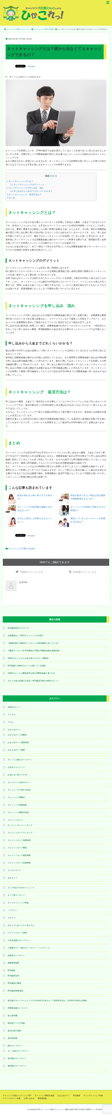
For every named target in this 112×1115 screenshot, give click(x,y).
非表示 (53, 176)
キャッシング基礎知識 (17, 805)
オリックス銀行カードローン (20, 760)
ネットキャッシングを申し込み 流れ (25, 188)
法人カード (12, 878)
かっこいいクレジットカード (20, 825)
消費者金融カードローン (18, 1008)
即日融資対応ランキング (18, 628)
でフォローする (31, 571)
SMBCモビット (14, 707)
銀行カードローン (15, 1045)
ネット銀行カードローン (18, 1051)
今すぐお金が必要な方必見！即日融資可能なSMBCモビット (33, 681)
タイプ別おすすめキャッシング (21, 888)
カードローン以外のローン (19, 782)
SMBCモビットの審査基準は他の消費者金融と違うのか (31, 673)
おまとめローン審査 (16, 750)
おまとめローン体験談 (17, 735)
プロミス (11, 918)
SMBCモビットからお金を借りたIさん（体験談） (29, 658)
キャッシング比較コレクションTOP (17, 1095)
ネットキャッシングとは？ (20, 181)
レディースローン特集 (17, 933)
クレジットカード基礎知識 (19, 840)
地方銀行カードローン (17, 1058)
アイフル (11, 714)
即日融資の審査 (14, 983)
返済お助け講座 (14, 1031)
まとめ (11, 198)
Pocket (31, 66)
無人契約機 (12, 1015)
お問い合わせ (29, 1098)
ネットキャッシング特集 (18, 903)
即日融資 (11, 970)
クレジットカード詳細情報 (19, 863)
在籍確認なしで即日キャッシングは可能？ (26, 635)
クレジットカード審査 (17, 848)
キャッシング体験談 (16, 797)
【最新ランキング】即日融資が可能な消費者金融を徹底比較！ (34, 650)
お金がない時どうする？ (18, 775)
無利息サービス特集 (16, 1023)
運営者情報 (42, 1098)
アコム (10, 722)
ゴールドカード (14, 870)
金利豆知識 (12, 1038)
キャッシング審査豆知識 (18, 812)
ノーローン (12, 910)
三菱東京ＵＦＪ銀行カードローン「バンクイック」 (30, 948)
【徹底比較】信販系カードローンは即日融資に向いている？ (33, 643)
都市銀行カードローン (17, 1066)
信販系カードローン (16, 955)
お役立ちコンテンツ (16, 767)
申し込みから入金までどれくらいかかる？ (31, 191)
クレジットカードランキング (20, 832)
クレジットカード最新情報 (19, 855)
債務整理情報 (13, 963)
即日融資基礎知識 (15, 991)
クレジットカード (15, 820)
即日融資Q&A (13, 976)
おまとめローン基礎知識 (18, 742)
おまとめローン (14, 730)
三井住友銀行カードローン (19, 940)
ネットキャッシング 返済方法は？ (24, 194)
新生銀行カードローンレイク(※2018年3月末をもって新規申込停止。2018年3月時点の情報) (47, 1000)
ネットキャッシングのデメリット (27, 184)
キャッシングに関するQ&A (21, 548)
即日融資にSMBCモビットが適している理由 (27, 666)
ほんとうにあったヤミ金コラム (21, 925)
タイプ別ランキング (16, 895)
